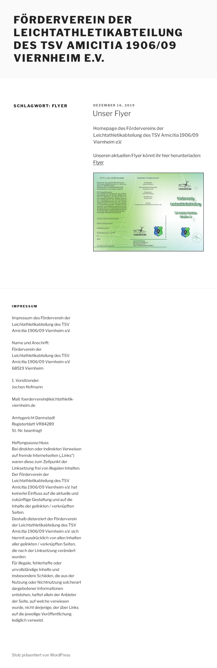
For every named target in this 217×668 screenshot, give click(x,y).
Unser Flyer (112, 113)
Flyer (98, 162)
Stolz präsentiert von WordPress (41, 654)
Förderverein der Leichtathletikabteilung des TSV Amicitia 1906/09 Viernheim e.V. (98, 39)
